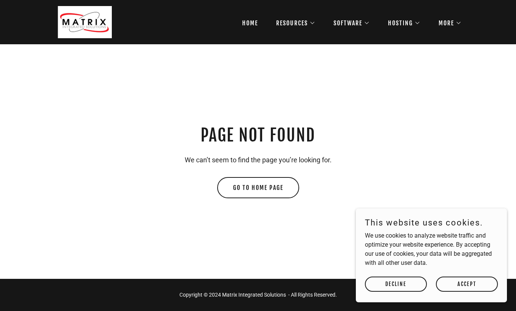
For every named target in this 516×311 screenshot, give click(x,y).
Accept (466, 284)
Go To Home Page (258, 187)
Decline (395, 284)
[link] (83, 21)
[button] (292, 23)
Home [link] (250, 23)
